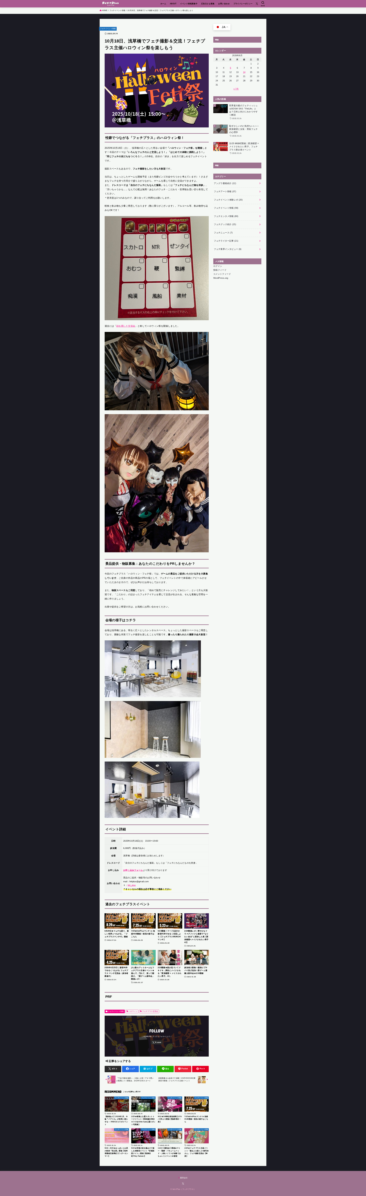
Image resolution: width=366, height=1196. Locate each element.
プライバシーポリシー (243, 4)
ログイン (217, 266)
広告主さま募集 (208, 4)
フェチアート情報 (225, 191)
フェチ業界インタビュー (227, 249)
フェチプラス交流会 (150, 1011)
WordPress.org (220, 278)
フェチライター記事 (226, 241)
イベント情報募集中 (188, 4)
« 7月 (236, 89)
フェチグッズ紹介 (225, 224)
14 (244, 72)
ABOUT (173, 4)
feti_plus (132, 885)
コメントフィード (222, 274)
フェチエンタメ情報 (226, 216)
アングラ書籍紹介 (225, 183)
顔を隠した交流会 (125, 326)
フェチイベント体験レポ (228, 200)
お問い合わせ (224, 4)
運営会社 (184, 1178)
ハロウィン (133, 1011)
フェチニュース (223, 233)
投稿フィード (219, 270)
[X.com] (257, 3)
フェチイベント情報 (108, 29)
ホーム (163, 4)
